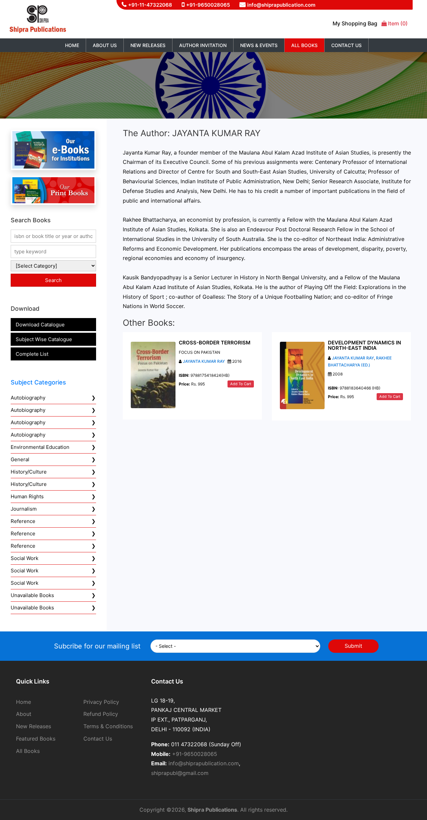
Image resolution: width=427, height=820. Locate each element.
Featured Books (35, 738)
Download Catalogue (40, 324)
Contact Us (346, 45)
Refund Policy (100, 714)
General (20, 459)
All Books (304, 45)
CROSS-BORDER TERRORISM (215, 342)
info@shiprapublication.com (281, 5)
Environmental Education (40, 447)
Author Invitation (203, 45)
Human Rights (27, 496)
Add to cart (240, 383)
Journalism (24, 509)
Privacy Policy (101, 702)
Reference (23, 521)
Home (72, 45)
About (23, 714)
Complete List (32, 354)
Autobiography (28, 397)
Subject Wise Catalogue (44, 339)
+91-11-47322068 (150, 5)
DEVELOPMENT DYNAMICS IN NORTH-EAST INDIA (364, 345)
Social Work (24, 558)
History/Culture (29, 472)
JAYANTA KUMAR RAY (204, 361)
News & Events (259, 45)
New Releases (147, 45)
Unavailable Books (32, 595)
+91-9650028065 (208, 5)
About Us (105, 45)
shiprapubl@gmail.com (179, 773)
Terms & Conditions (108, 726)
